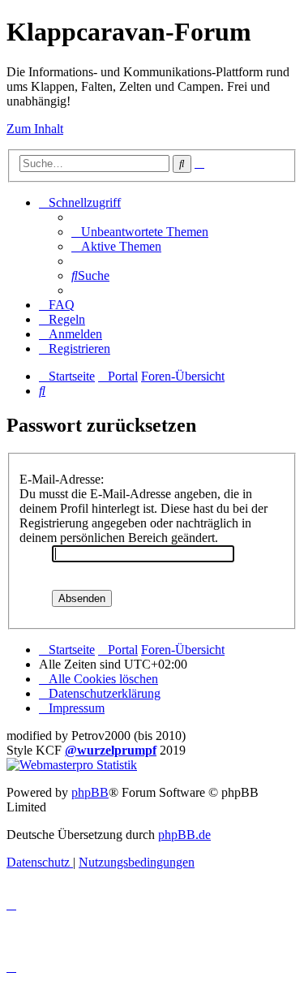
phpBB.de (184, 834)
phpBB (90, 792)
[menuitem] (139, 232)
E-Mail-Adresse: (61, 479)
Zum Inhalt (34, 129)
